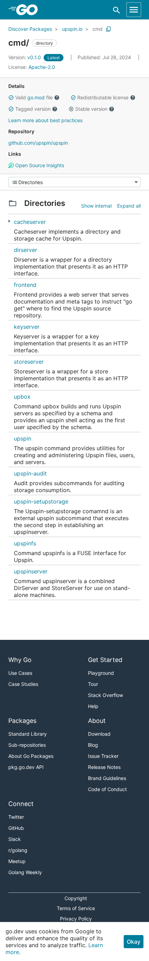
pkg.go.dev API (26, 767)
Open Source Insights (39, 165)
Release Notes (104, 767)
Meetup (17, 861)
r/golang (17, 850)
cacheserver (30, 221)
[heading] (29, 9)
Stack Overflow (105, 695)
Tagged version (33, 109)
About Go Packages (30, 756)
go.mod (36, 97)
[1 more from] (9, 221)
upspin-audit (30, 473)
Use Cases (20, 673)
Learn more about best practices (45, 120)
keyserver (27, 326)
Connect (21, 803)
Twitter (16, 817)
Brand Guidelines (107, 778)
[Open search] (116, 10)
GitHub (16, 828)
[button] (11, 97)
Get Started (105, 659)
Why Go (20, 659)
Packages (22, 720)
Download (99, 734)
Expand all (129, 206)
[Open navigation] (134, 10)
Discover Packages (30, 29)
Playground (101, 673)
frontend (25, 284)
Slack (14, 839)
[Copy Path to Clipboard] (108, 29)
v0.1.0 (25, 57)
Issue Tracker (103, 756)
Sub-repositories (27, 745)
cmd (98, 29)
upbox (22, 396)
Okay (133, 941)
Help (93, 706)
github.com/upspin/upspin (38, 143)
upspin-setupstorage (41, 501)
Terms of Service (76, 908)
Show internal (96, 206)
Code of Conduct (107, 789)
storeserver (29, 361)
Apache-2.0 (41, 67)
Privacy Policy (76, 919)
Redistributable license (103, 97)
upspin (22, 438)
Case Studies (23, 684)
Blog (93, 745)
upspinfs (25, 543)
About (97, 720)
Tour (93, 684)
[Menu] (74, 182)
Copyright (75, 898)
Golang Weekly (25, 872)
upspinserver (30, 571)
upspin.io (72, 29)
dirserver (25, 249)
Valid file (34, 97)
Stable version (91, 109)
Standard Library (27, 734)
